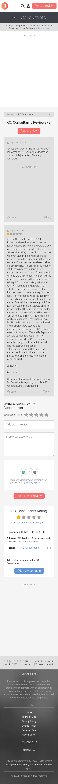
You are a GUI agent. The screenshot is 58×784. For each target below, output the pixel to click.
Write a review (44, 5)
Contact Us (29, 750)
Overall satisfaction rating (29, 522)
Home (29, 712)
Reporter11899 (17, 230)
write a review (42, 28)
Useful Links (29, 734)
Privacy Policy (29, 721)
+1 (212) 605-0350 (29, 547)
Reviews (10, 114)
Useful (14, 217)
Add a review (29, 130)
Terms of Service (43, 764)
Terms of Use (29, 716)
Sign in (28, 6)
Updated (49, 664)
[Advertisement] (29, 69)
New (41, 664)
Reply (48, 217)
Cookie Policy (29, 725)
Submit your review (29, 496)
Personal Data (29, 730)
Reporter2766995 (18, 142)
